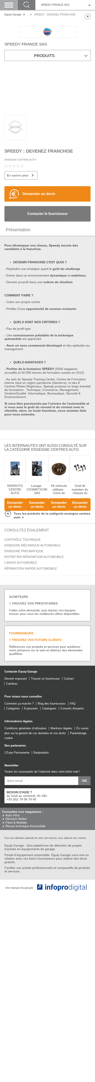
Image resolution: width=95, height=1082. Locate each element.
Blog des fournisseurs (52, 703)
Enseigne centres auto (20, 159)
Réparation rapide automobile (30, 568)
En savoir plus (17, 175)
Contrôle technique (22, 539)
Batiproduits (41, 752)
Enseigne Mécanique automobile (32, 545)
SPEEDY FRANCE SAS (55, 5)
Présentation (18, 229)
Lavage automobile (20, 562)
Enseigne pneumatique (23, 551)
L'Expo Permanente (16, 752)
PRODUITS (44, 55)
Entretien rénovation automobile (34, 557)
